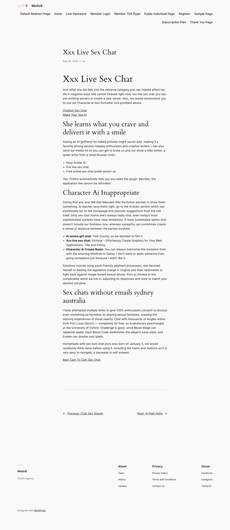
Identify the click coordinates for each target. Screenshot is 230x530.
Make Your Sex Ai (75, 115)
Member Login (100, 13)
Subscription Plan (174, 22)
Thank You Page (201, 22)
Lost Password (76, 13)
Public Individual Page (159, 13)
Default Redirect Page (35, 13)
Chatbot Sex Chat (75, 110)
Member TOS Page (127, 13)
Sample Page (203, 13)
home (58, 13)
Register (184, 13)
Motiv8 (37, 6)
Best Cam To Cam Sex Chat (81, 359)
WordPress (40, 510)
